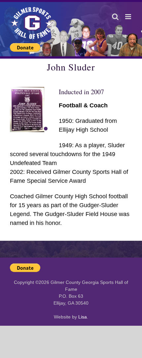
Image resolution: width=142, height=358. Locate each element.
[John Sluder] (34, 109)
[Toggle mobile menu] (128, 16)
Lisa (82, 316)
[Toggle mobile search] (115, 16)
